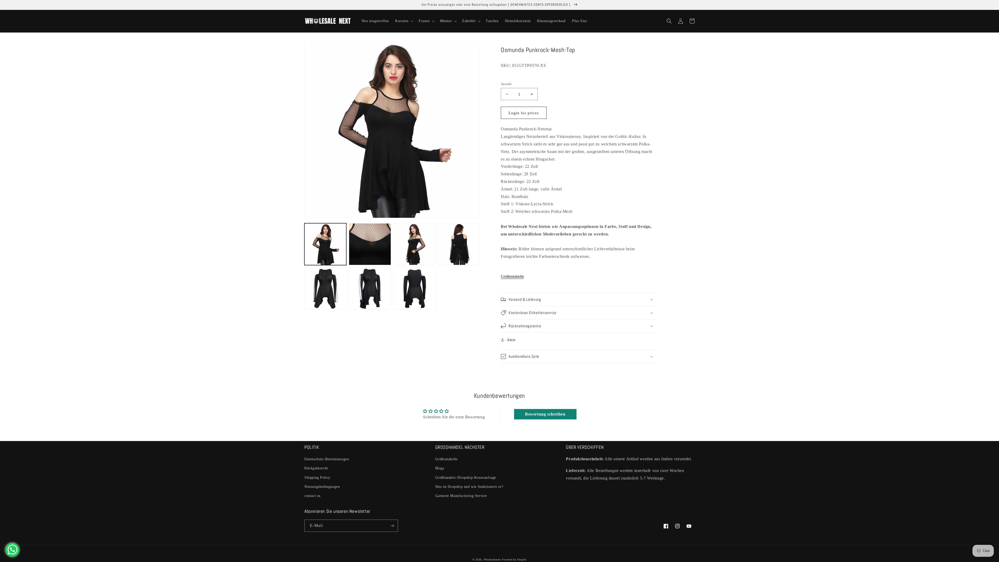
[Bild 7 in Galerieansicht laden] (415, 289)
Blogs (439, 468)
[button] (403, 21)
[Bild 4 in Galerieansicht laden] (459, 244)
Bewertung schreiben (545, 414)
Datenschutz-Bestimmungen (326, 459)
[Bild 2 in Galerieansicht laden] (370, 244)
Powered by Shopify (514, 559)
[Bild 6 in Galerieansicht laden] (370, 289)
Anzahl (506, 84)
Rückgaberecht (316, 468)
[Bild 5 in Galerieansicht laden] (325, 289)
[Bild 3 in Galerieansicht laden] (415, 244)
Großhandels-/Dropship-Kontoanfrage (465, 478)
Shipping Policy (317, 478)
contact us (312, 496)
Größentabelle (512, 276)
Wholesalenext (492, 559)
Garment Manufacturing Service (461, 496)
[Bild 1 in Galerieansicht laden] (325, 244)
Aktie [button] (511, 340)
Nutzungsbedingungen (322, 487)
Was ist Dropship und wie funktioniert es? (469, 487)
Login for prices (524, 113)
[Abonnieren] (392, 526)
